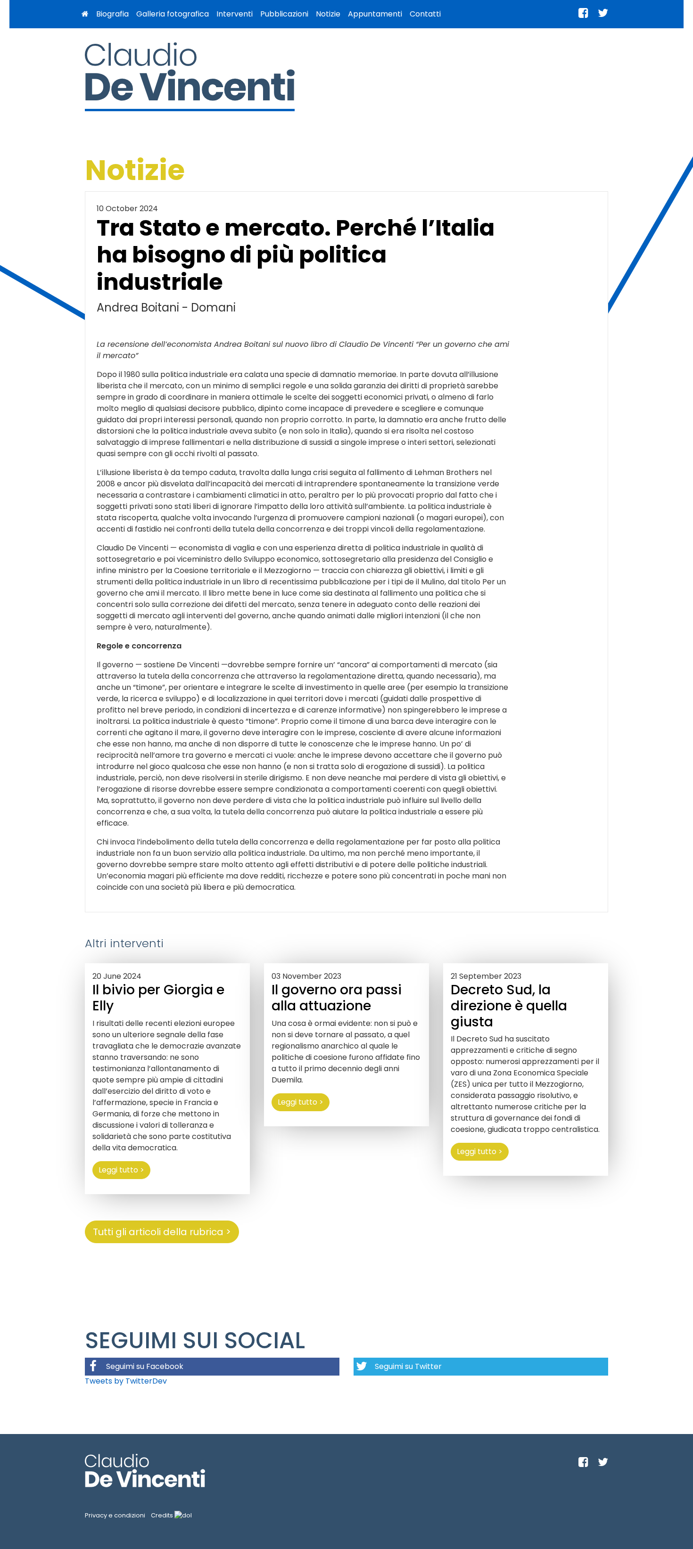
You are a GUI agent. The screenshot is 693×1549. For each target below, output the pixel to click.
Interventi (234, 13)
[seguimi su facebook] (583, 13)
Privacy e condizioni (115, 1515)
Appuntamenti (375, 13)
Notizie (328, 13)
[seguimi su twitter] (603, 13)
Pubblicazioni (284, 13)
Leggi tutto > (121, 1169)
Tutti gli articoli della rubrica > (162, 1231)
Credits (162, 1515)
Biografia (112, 13)
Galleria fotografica (172, 13)
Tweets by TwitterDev (126, 1381)
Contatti (425, 13)
